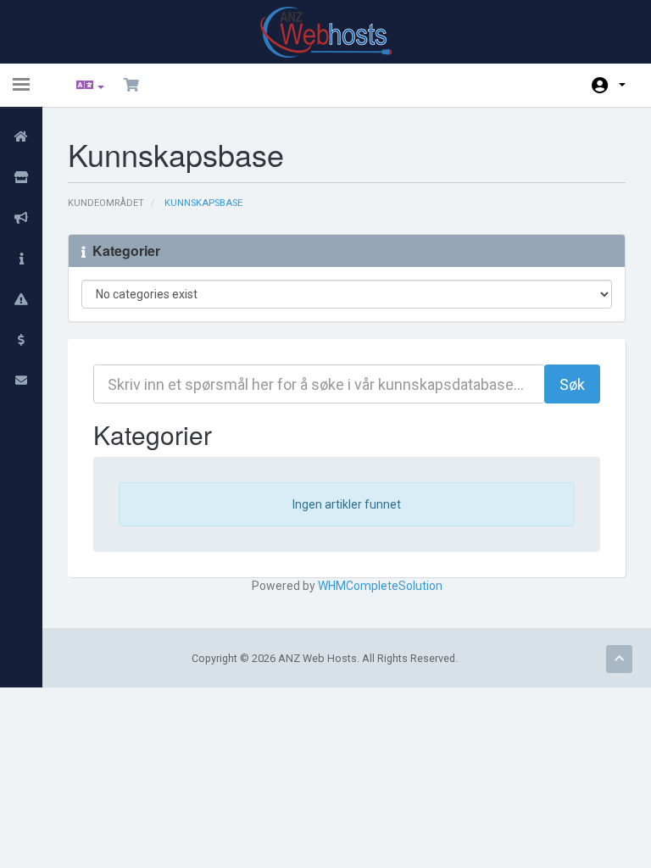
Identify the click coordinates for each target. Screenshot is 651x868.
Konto (608, 85)
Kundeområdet (106, 203)
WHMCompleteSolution (380, 586)
